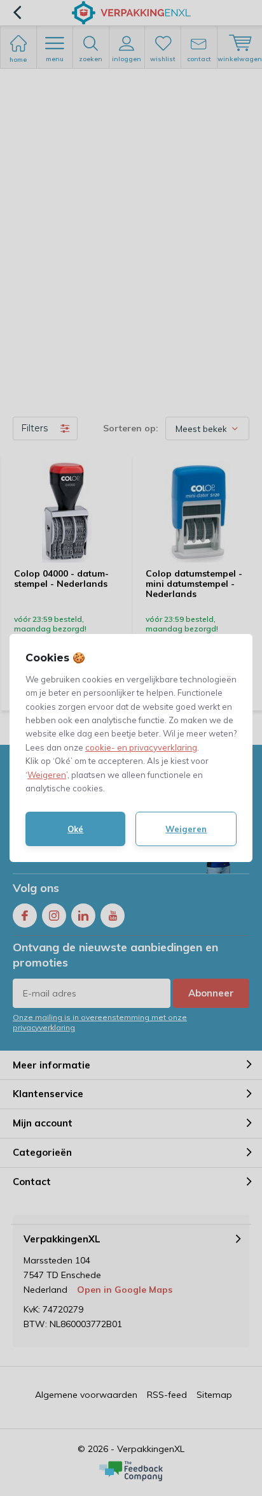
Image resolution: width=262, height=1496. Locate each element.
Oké (75, 829)
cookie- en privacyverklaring (141, 747)
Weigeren (46, 775)
